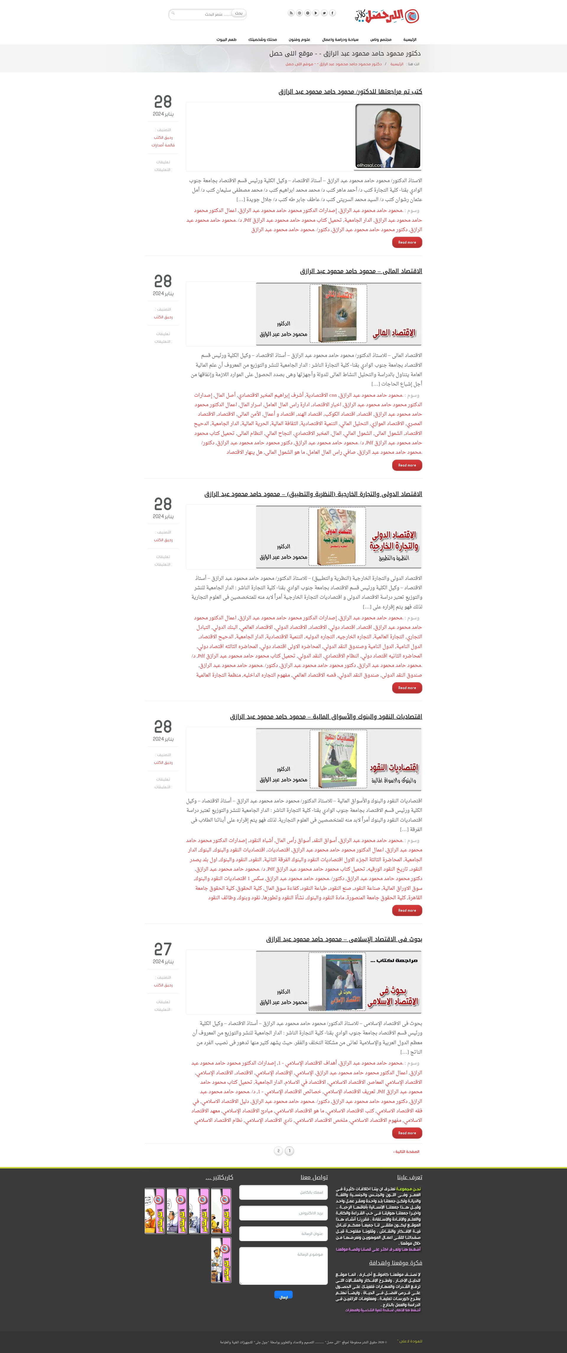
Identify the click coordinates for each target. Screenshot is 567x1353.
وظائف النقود (222, 898)
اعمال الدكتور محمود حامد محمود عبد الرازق (338, 850)
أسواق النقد (325, 841)
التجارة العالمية (389, 637)
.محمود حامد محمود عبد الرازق (371, 211)
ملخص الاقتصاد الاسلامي (321, 1120)
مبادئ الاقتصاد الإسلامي (247, 1111)
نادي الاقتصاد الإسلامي (268, 1120)
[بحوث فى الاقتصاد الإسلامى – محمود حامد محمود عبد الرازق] (304, 982)
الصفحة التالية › (406, 1152)
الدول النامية (409, 647)
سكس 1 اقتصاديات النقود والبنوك (229, 879)
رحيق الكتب (163, 138)
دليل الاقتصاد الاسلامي (225, 1101)
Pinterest (307, 13)
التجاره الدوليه (320, 637)
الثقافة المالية (284, 424)
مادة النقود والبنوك (325, 898)
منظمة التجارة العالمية (218, 675)
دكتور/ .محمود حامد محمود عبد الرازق (290, 230)
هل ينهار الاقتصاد (245, 452)
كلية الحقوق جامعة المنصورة (376, 898)
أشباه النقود (261, 841)
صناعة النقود (367, 888)
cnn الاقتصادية (321, 395)
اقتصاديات (279, 850)
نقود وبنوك (249, 898)
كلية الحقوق (249, 888)
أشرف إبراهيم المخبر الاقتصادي (271, 395)
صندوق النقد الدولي (358, 675)
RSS (291, 13)
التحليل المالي (354, 424)
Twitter (324, 13)
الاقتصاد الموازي (387, 424)
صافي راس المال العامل (331, 452)
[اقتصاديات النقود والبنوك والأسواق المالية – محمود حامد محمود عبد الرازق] (304, 759)
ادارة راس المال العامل (287, 405)
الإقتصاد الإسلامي (274, 1073)
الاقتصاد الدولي (291, 627)
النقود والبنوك (233, 860)
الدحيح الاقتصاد (217, 637)
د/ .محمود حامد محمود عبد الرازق (329, 443)
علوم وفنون (299, 39)
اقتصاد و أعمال (279, 414)
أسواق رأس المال (293, 841)
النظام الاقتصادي (341, 656)
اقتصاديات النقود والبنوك (239, 850)
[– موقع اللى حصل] (386, 17)
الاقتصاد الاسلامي (347, 1082)
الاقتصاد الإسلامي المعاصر (395, 1082)
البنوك (205, 850)
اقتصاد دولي (342, 627)
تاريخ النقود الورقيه (388, 869)
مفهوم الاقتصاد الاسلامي (375, 1120)
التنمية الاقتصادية (319, 424)
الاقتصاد (226, 414)
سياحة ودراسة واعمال (340, 39)
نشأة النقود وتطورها (283, 898)
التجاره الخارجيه (354, 637)
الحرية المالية (255, 424)
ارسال (283, 1296)
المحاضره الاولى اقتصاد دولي (290, 647)
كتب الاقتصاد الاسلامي (350, 1111)
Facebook (332, 13)
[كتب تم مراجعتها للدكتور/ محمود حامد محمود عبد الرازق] (304, 137)
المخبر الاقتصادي (311, 433)
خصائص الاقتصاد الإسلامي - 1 (289, 1092)
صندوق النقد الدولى (402, 675)
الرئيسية (409, 39)
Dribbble (299, 13)
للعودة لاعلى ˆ (409, 1341)
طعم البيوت (226, 39)
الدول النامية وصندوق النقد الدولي (358, 647)
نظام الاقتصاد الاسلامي (218, 1120)
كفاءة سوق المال (281, 888)
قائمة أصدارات (163, 145)
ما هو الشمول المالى (285, 452)
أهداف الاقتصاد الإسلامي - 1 (307, 1063)
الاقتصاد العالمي (256, 627)
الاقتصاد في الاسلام (305, 1082)
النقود (256, 860)
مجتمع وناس (381, 39)
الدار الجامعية (358, 220)
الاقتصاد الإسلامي (214, 1073)
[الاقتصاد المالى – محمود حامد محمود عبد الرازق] (304, 314)
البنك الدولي (225, 627)
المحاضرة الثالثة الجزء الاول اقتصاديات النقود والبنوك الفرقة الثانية (333, 860)
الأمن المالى (249, 414)
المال (337, 433)
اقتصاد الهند (309, 414)
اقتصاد (365, 414)
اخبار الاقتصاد (326, 405)
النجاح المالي (278, 433)
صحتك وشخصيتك (262, 39)
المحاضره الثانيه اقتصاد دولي (391, 656)
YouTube (316, 13)
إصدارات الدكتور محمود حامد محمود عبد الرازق (288, 211)
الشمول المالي (358, 433)
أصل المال (225, 395)
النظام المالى (250, 433)
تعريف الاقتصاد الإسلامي (350, 1092)
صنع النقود (340, 888)
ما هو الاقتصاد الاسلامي (299, 1111)
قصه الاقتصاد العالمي (314, 675)
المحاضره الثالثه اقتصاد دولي (228, 647)
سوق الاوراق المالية (402, 888)
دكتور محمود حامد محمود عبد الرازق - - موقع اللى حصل (334, 64)
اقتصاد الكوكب (340, 414)
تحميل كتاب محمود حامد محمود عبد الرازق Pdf (293, 220)
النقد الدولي (310, 656)
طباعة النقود (314, 888)
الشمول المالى (388, 433)
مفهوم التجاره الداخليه (266, 675)
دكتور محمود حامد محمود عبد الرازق (370, 230)
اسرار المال (250, 405)
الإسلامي (304, 1073)
